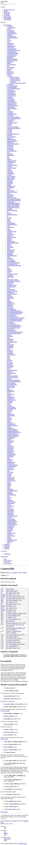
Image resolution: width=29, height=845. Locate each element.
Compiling (6, 547)
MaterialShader (11, 241)
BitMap (9, 63)
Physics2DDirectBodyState (14, 310)
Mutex (8, 257)
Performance (10, 308)
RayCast (9, 361)
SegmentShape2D (11, 408)
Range (8, 359)
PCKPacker (10, 306)
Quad (8, 356)
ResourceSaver (11, 385)
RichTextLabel (11, 387)
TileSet (9, 486)
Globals (9, 169)
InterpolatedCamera (12, 214)
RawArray (9, 360)
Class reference (8, 25)
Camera (9, 74)
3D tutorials (7, 14)
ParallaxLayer (10, 292)
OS (8, 278)
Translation (10, 493)
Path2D (9, 301)
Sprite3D (9, 445)
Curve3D (9, 132)
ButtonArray (10, 71)
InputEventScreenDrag (13, 206)
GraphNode (10, 172)
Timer (8, 487)
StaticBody (10, 449)
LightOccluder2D (11, 231)
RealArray (9, 367)
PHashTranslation (11, 309)
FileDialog (9, 153)
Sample (9, 395)
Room (8, 393)
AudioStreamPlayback (13, 53)
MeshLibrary (10, 252)
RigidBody (10, 390)
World (8, 537)
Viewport (9, 517)
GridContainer (10, 173)
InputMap (9, 209)
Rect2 (8, 368)
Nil (8, 267)
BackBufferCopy (11, 56)
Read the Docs (23, 843)
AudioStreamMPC (12, 49)
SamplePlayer (10, 398)
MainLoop (9, 235)
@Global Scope (11, 27)
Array (8, 42)
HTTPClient (10, 187)
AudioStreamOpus (12, 52)
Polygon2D (10, 340)
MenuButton (10, 247)
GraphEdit (9, 170)
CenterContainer (11, 95)
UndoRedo (10, 500)
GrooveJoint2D (11, 176)
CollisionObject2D (12, 102)
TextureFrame (10, 479)
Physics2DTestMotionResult (14, 320)
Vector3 (9, 507)
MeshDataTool (11, 250)
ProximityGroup (11, 354)
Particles (9, 295)
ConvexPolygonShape (13, 127)
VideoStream (10, 514)
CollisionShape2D (11, 108)
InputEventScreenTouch (13, 207)
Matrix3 (9, 244)
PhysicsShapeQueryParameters (15, 332)
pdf (5, 832)
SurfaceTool (10, 468)
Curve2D (9, 131)
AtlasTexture (10, 43)
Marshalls (9, 238)
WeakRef (9, 534)
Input (8, 193)
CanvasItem (10, 84)
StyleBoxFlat (10, 463)
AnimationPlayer (11, 36)
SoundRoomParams (12, 425)
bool (8, 66)
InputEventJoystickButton (13, 199)
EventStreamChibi (11, 151)
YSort (8, 543)
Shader (9, 412)
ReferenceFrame (11, 373)
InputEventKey (11, 202)
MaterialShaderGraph (12, 243)
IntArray (9, 213)
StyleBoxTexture (11, 466)
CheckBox (10, 97)
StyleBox (9, 460)
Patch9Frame (10, 298)
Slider (8, 421)
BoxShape (9, 68)
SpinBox (9, 439)
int (7, 211)
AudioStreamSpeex (12, 54)
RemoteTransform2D (12, 376)
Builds (5, 840)
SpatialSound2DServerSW (14, 432)
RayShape (9, 364)
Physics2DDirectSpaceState (14, 313)
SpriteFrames (10, 448)
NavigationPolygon (12, 264)
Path (8, 299)
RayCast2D (10, 363)
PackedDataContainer (12, 279)
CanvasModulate (11, 91)
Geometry (9, 166)
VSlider (9, 531)
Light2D (9, 230)
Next (2, 812)
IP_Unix (9, 217)
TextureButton (10, 477)
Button (9, 70)
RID (8, 388)
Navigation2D (10, 260)
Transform (9, 492)
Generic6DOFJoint (12, 165)
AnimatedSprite (11, 32)
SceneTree (9, 402)
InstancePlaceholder (12, 210)
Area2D (9, 40)
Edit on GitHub (8, 563)
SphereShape (10, 438)
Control (9, 125)
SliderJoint (9, 422)
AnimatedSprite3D (12, 33)
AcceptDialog (10, 30)
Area (8, 39)
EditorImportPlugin (12, 141)
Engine (5, 11)
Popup (8, 343)
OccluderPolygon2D (12, 274)
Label (8, 226)
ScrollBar (9, 405)
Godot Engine (4, 1)
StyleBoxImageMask (12, 465)
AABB (9, 29)
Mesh (8, 248)
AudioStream (10, 47)
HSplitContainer (11, 186)
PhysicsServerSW (11, 330)
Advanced (6, 548)
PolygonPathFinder (12, 342)
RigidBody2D (10, 391)
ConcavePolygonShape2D (14, 118)
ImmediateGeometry (12, 192)
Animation (9, 35)
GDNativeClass (11, 162)
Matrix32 (9, 245)
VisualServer (10, 527)
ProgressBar (10, 353)
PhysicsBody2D (11, 323)
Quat (8, 357)
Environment (10, 146)
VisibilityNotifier (11, 523)
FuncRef (9, 159)
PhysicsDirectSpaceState (13, 327)
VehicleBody (10, 510)
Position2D (10, 350)
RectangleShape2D (12, 370)
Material (9, 240)
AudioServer (10, 44)
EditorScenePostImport (13, 143)
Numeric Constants (15, 80)
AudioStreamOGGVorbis (13, 50)
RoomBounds (10, 394)
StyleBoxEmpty (11, 462)
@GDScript (10, 26)
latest (5, 827)
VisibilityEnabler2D (12, 521)
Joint (8, 220)
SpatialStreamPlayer (12, 436)
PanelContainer (11, 289)
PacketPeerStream (11, 285)
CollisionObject (11, 101)
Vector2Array (10, 506)
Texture (9, 476)
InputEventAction (11, 197)
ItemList (9, 218)
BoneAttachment (11, 64)
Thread (9, 483)
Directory (9, 138)
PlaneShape (10, 339)
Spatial (9, 426)
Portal (8, 349)
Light (8, 228)
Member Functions (15, 78)
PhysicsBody (10, 322)
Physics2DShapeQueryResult (14, 319)
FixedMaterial (10, 155)
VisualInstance (11, 526)
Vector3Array (10, 509)
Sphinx (8, 820)
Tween (9, 499)
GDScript (9, 163)
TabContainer (10, 469)
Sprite (8, 443)
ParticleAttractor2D (12, 293)
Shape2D (9, 418)
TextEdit (9, 475)
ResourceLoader (11, 383)
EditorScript (10, 145)
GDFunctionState (11, 160)
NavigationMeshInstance (13, 262)
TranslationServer (11, 494)
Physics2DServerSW (12, 316)
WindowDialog (11, 535)
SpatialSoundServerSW (13, 435)
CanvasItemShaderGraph (13, 88)
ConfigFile (10, 121)
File (8, 152)
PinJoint (9, 335)
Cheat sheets (7, 545)
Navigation (10, 258)
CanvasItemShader (12, 87)
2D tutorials (7, 12)
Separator (9, 411)
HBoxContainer (11, 177)
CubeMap (9, 129)
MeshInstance (10, 251)
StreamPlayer (10, 456)
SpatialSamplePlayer (12, 429)
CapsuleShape (10, 93)
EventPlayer (10, 148)
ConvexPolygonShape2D (13, 128)
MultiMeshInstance (12, 255)
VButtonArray (11, 503)
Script (8, 404)
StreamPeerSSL (11, 453)
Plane (8, 337)
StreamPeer (10, 452)
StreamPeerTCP (11, 455)
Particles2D (10, 296)
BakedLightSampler (12, 60)
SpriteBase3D (10, 446)
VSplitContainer (11, 533)
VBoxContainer (11, 501)
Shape (8, 417)
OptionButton (10, 277)
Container (9, 124)
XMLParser (10, 541)
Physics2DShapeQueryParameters (15, 318)
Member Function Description (18, 83)
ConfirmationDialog (12, 122)
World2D (9, 538)
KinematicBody (11, 223)
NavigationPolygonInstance (14, 265)
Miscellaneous (7, 18)
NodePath (9, 271)
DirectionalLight (11, 136)
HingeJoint (10, 180)
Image (8, 189)
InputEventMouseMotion (13, 204)
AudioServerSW (11, 46)
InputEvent (10, 196)
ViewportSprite (11, 518)
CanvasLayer (10, 90)
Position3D (10, 351)
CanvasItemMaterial (12, 85)
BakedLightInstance (12, 59)
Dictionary (9, 135)
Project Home (7, 838)
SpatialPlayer (10, 428)
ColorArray (10, 111)
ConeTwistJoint (11, 119)
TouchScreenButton (12, 490)
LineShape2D (10, 234)
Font (8, 158)
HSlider (9, 185)
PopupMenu (10, 346)
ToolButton (10, 489)
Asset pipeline (7, 19)
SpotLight (9, 442)
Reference (9, 371)
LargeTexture (10, 227)
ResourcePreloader (12, 384)
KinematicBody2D (12, 224)
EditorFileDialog (11, 139)
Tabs (8, 470)
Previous (5, 812)
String (8, 458)
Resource (9, 378)
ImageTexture (10, 190)
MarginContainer (11, 237)
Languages (6, 544)
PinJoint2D (10, 336)
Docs (5, 559)
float (8, 156)
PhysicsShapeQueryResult (14, 333)
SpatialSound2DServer (13, 431)
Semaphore (10, 410)
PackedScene (10, 282)
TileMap (9, 485)
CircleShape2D (11, 100)
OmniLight (10, 275)
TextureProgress (11, 480)
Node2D (9, 269)
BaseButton (10, 61)
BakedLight (10, 57)
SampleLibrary (11, 397)
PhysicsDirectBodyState (13, 325)
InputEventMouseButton (13, 203)
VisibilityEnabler (11, 520)
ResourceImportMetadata (13, 380)
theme (15, 820)
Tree (8, 496)
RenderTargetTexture (12, 377)
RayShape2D (10, 366)
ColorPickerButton (12, 114)
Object (8, 272)
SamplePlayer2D (11, 400)
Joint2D (9, 221)
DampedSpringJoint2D (13, 134)
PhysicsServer (10, 329)
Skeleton (9, 419)
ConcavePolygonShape (13, 117)
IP (7, 216)
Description (13, 81)
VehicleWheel (10, 511)
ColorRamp (10, 115)
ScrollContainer (11, 407)
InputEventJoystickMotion (14, 200)
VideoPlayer (10, 513)
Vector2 (9, 504)
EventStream (10, 149)
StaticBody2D (10, 451)
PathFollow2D (11, 303)
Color (8, 110)
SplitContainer (10, 441)
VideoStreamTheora (12, 516)
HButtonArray (11, 179)
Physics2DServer (11, 315)
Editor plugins (7, 16)
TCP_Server (10, 472)
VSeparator (10, 530)
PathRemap (10, 305)
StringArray (10, 459)
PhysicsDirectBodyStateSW (14, 326)
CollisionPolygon (11, 104)
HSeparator (10, 183)
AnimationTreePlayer (12, 37)
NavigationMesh (11, 261)
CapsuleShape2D (11, 94)
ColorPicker (10, 112)
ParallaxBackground (12, 291)
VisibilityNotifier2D (12, 524)
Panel (8, 288)
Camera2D (10, 76)
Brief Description (14, 77)
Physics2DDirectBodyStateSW (15, 312)
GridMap (9, 175)
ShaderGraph (10, 414)
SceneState (10, 401)
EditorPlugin (10, 142)
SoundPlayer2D (11, 424)
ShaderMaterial (11, 415)
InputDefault (10, 194)
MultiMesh (10, 254)
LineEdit (9, 233)
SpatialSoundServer (12, 434)
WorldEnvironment (12, 540)
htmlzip (6, 833)
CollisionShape (11, 107)
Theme (9, 482)
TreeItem (9, 497)
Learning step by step (9, 9)
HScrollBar (10, 182)
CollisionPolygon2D (12, 105)
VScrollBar (10, 528)
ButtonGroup (10, 73)
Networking (7, 15)
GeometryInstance (11, 168)
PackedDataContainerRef (13, 281)
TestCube (9, 473)
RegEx (9, 374)
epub (5, 834)
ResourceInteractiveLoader (14, 381)
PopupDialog (10, 344)
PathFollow (10, 302)
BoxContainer (10, 67)
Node (8, 268)
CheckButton (10, 98)
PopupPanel (10, 347)
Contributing (7, 554)
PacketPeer (10, 284)
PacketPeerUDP (11, 286)
